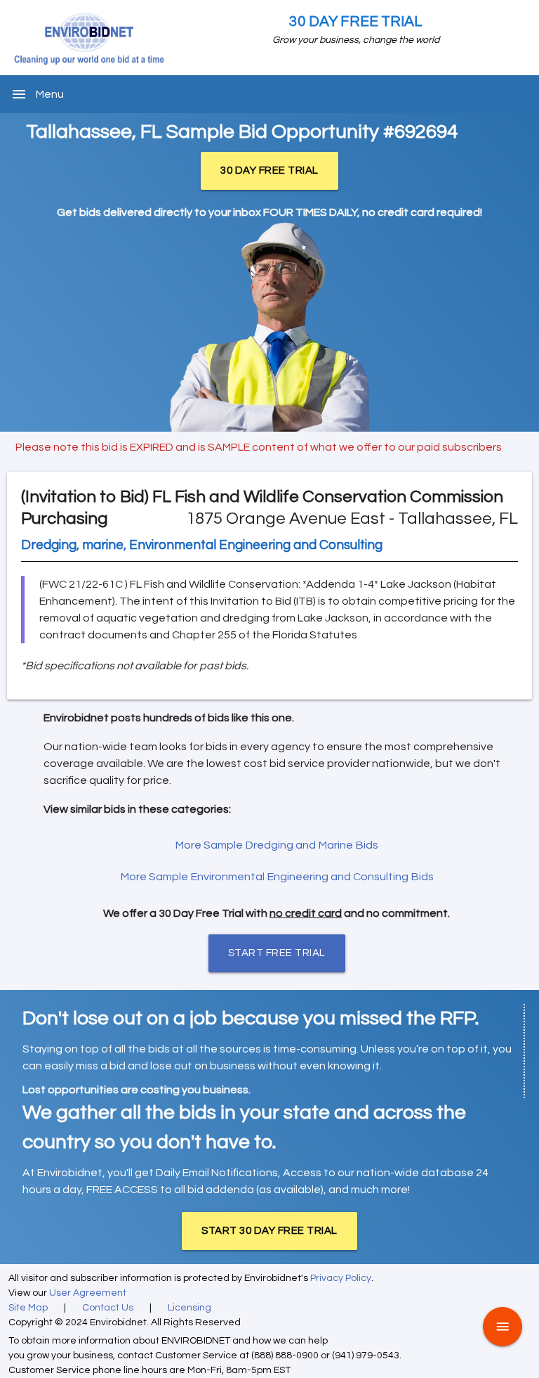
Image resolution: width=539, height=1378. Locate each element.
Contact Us (107, 1308)
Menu (50, 94)
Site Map (28, 1308)
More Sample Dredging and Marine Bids (276, 845)
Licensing (189, 1308)
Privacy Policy (340, 1278)
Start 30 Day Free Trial (269, 1230)
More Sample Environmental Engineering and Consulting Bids (277, 876)
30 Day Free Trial (355, 21)
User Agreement (87, 1293)
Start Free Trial (277, 953)
